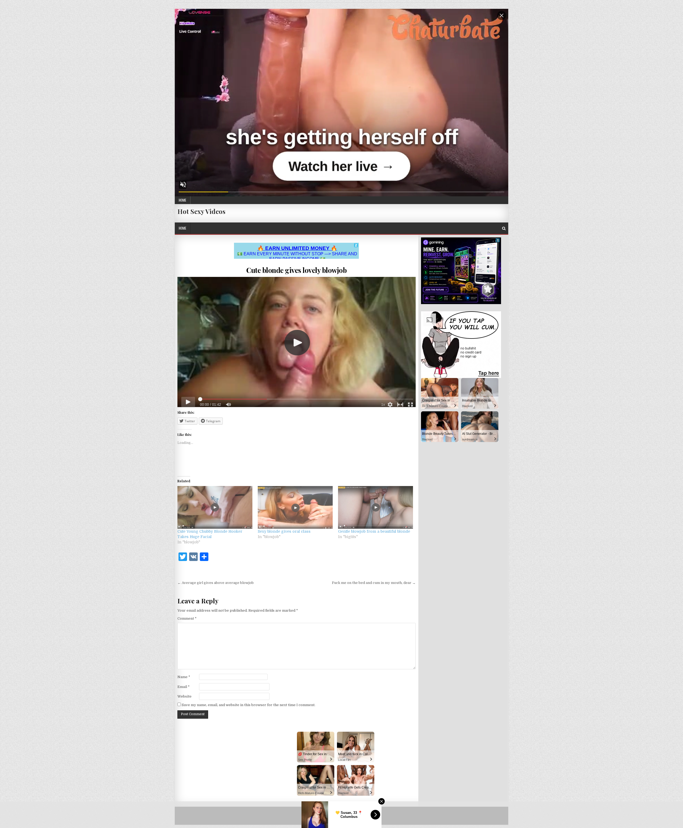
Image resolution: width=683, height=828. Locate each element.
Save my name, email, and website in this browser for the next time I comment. (248, 705)
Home (182, 200)
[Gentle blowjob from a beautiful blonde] (375, 507)
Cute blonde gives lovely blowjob (296, 270)
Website (184, 696)
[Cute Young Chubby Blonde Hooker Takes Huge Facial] (214, 507)
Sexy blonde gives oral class (284, 531)
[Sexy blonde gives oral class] (295, 507)
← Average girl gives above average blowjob (215, 583)
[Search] (504, 228)
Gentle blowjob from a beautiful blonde (374, 531)
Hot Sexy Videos (201, 211)
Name (183, 677)
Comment (187, 618)
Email (183, 687)
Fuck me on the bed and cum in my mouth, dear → (374, 583)
